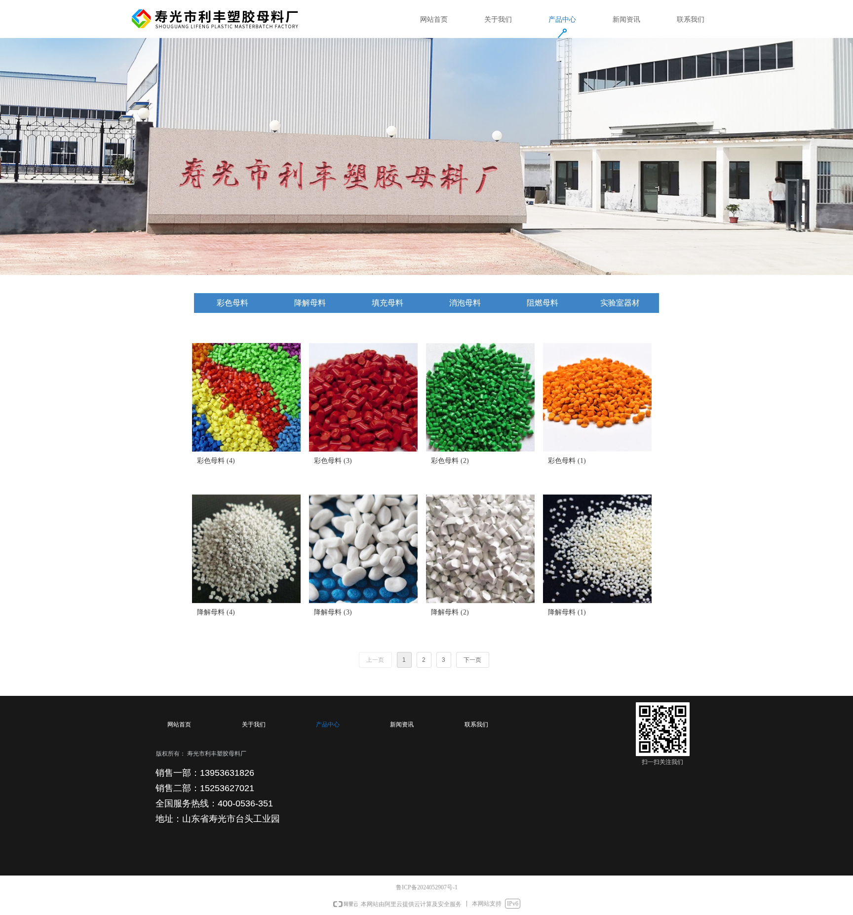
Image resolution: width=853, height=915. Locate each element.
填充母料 (387, 303)
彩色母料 (232, 303)
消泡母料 (465, 303)
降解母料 (310, 303)
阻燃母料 (542, 303)
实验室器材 (620, 303)
